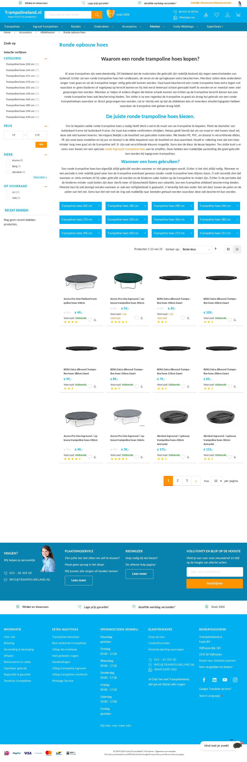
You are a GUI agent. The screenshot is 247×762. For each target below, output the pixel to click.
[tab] (25, 59)
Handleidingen (61, 662)
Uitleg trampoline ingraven (69, 668)
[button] (89, 320)
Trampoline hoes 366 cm (22, 99)
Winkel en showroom (36, 3)
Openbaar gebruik (15, 668)
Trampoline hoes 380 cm (22, 105)
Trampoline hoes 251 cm (22, 76)
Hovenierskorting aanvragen (166, 649)
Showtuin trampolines (17, 681)
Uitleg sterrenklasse (64, 649)
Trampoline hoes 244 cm (22, 70)
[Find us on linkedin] (214, 680)
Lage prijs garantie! (98, 3)
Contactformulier (159, 643)
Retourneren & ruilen (17, 662)
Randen (76, 26)
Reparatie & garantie (17, 674)
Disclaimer (149, 751)
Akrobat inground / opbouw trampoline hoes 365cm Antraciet (220, 440)
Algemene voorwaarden (165, 751)
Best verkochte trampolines (69, 643)
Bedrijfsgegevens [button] (212, 629)
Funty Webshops (183, 26)
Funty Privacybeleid (134, 751)
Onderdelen (102, 26)
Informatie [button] (12, 629)
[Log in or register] (227, 15)
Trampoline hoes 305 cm (22, 87)
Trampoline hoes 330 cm (22, 93)
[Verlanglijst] (217, 15)
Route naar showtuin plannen (217, 660)
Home (7, 32)
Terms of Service (172, 755)
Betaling (9, 643)
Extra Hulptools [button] (65, 629)
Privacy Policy (155, 755)
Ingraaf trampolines (46, 26)
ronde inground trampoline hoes (125, 149)
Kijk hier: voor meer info (115, 725)
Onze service (156, 637)
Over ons (9, 637)
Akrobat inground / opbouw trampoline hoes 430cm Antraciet (173, 440)
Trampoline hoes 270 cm (22, 82)
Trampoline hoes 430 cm (22, 117)
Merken (155, 26)
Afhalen (9, 656)
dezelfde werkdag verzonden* (160, 3)
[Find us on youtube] (225, 680)
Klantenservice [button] (160, 629)
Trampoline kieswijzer (66, 637)
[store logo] (23, 13)
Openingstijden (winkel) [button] (119, 629)
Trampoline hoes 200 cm (22, 64)
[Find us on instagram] (235, 680)
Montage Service (62, 681)
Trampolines (12, 26)
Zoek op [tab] (10, 43)
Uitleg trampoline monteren (69, 674)
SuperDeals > (215, 26)
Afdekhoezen (48, 32)
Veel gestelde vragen (65, 656)
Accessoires (25, 32)
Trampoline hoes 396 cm (22, 111)
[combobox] (67, 15)
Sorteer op (172, 249)
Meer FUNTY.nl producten (22, 17)
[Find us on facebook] (204, 680)
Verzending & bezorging (19, 649)
